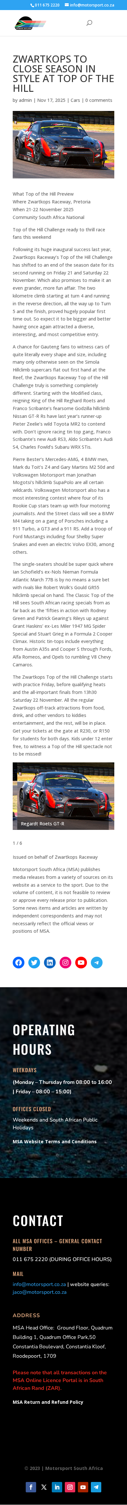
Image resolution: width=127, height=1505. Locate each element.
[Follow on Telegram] (96, 1487)
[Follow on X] (44, 1487)
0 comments (98, 100)
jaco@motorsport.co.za (40, 1292)
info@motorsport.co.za (39, 1284)
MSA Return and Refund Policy (48, 1402)
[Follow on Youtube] (83, 1487)
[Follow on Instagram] (70, 1487)
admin (25, 100)
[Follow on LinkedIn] (57, 1487)
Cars (75, 100)
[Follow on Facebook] (31, 1487)
